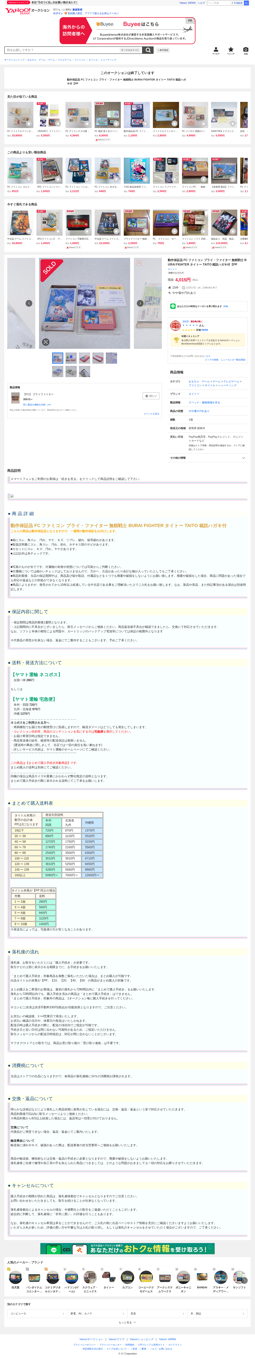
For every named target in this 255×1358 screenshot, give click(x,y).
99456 (204, 330)
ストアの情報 (211, 359)
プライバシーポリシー (84, 1344)
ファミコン (80, 60)
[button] (208, 458)
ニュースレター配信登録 (233, 359)
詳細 (225, 306)
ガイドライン (175, 1344)
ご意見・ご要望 (138, 1349)
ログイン (58, 13)
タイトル (93, 60)
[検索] (246, 3)
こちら (207, 356)
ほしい (153, 395)
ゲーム (51, 60)
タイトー (172, 269)
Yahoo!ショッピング (142, 1339)
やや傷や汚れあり (199, 411)
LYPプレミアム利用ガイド (151, 1344)
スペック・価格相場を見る (204, 402)
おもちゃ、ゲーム (36, 60)
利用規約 (129, 1344)
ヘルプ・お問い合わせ (161, 1349)
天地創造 (238, 3)
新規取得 (77, 9)
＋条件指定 (163, 50)
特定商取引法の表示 (93, 1349)
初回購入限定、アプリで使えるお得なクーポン (93, 13)
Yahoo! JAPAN (187, 2)
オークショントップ (14, 60)
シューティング (108, 60)
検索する (148, 50)
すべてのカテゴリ (130, 50)
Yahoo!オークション (91, 1339)
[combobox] (62, 50)
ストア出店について (117, 1349)
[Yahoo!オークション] (27, 9)
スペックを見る (151, 413)
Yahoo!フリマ (116, 1339)
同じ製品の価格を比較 (37, 404)
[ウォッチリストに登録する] (29, 124)
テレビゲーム (64, 60)
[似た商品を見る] (45, 342)
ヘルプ (201, 2)
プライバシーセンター (110, 1344)
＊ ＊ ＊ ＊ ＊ (190, 325)
